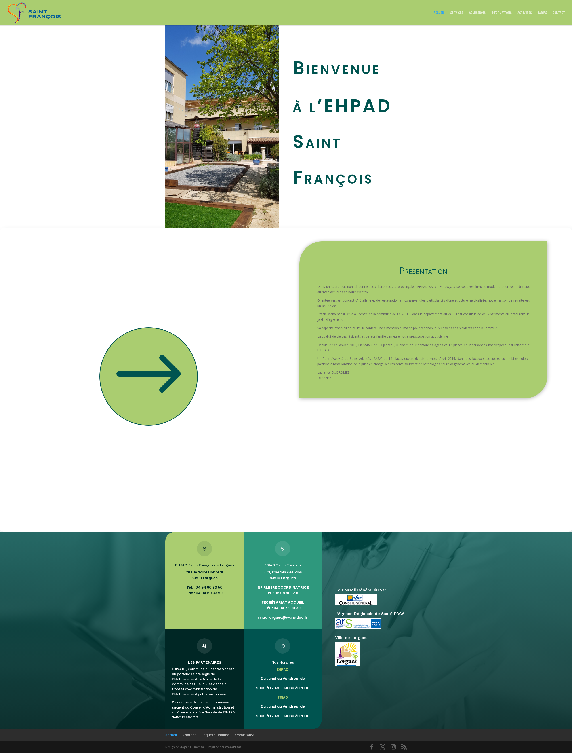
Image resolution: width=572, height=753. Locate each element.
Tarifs (542, 13)
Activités (524, 13)
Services (456, 13)
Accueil (439, 13)
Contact (559, 13)
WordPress (233, 747)
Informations (501, 13)
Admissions (477, 13)
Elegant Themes (192, 747)
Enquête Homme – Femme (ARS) (228, 734)
